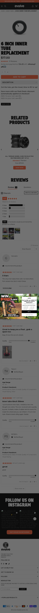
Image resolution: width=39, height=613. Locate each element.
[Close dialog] (38, 294)
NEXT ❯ (29, 311)
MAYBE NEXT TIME (29, 314)
